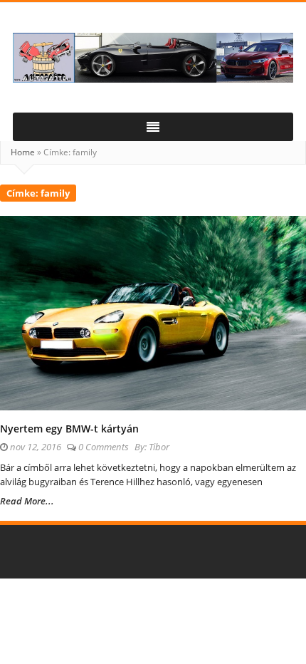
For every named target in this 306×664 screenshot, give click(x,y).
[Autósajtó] (153, 58)
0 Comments (103, 446)
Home (23, 152)
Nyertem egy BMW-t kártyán (69, 428)
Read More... (27, 500)
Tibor (159, 446)
